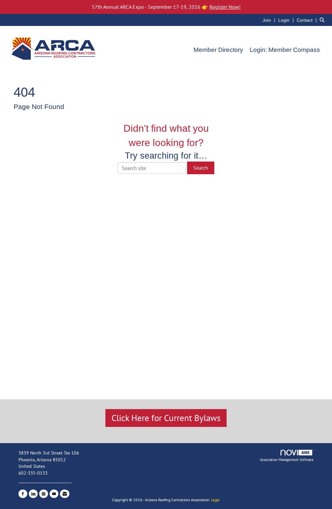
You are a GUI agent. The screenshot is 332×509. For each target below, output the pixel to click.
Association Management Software (287, 459)
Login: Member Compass (285, 49)
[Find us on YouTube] (54, 494)
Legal (215, 499)
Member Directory (218, 49)
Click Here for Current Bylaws (166, 418)
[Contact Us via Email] (64, 494)
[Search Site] (323, 20)
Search (200, 167)
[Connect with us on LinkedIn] (33, 494)
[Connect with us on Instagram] (43, 494)
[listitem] (270, 20)
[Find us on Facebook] (22, 494)
